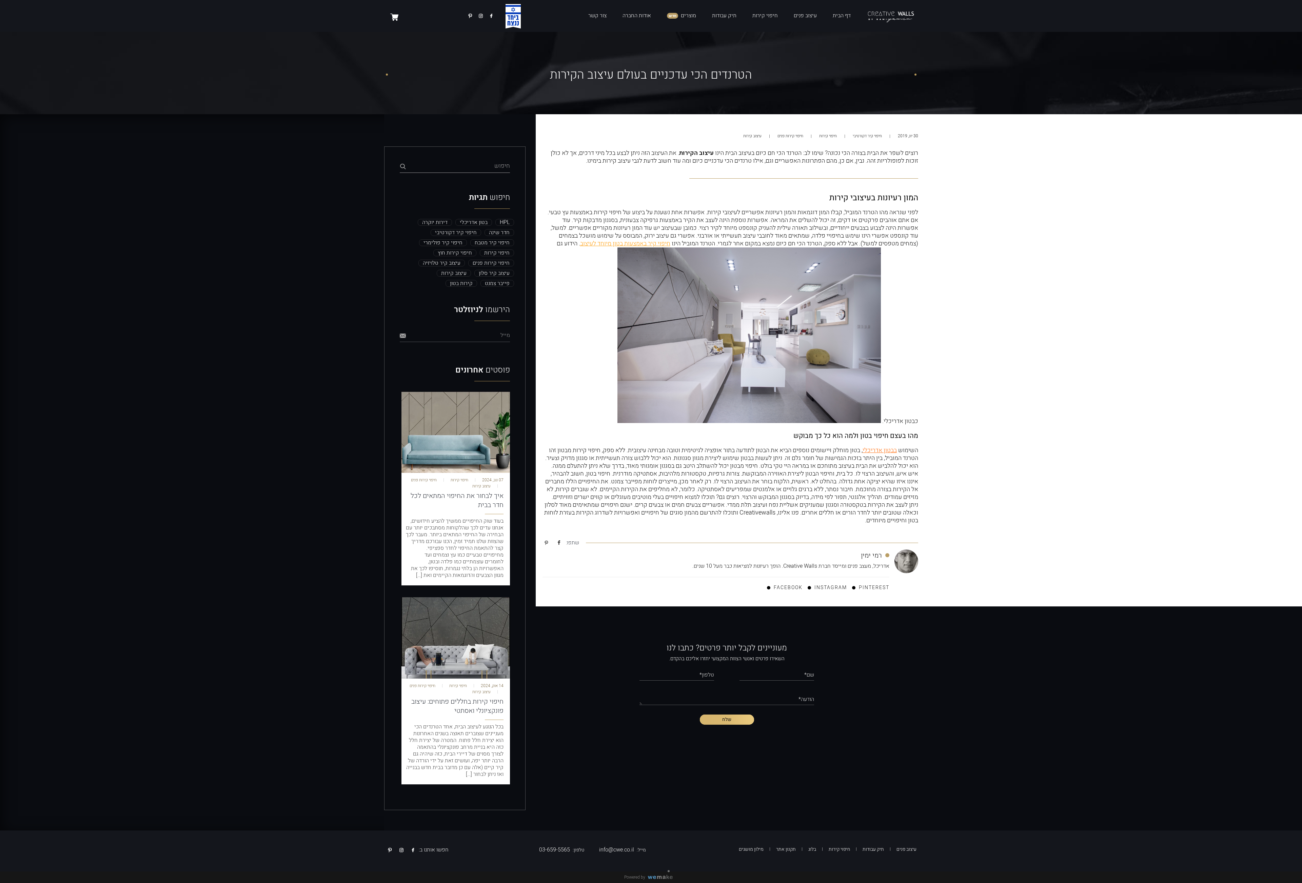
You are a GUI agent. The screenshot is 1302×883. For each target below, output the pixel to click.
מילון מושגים (751, 849)
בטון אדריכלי (474, 222)
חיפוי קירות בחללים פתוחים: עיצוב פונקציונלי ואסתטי (457, 706)
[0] (394, 16)
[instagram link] (481, 16)
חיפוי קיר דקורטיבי (867, 136)
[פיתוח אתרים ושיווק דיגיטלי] (663, 877)
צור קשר (597, 16)
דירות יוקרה (435, 222)
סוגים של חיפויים (662, 512)
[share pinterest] (546, 543)
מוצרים (688, 16)
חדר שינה (499, 232)
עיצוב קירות (752, 136)
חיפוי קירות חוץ (455, 252)
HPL (505, 222)
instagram (830, 587)
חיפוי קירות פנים (789, 136)
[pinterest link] (470, 16)
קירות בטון (461, 283)
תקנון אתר (786, 849)
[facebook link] (491, 16)
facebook (788, 587)
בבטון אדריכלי (880, 450)
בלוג (812, 849)
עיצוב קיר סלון (494, 273)
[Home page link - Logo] (890, 16)
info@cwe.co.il (616, 850)
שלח (726, 719)
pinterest (874, 587)
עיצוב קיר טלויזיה (441, 263)
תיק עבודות (724, 16)
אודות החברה (637, 16)
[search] (402, 167)
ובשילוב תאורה (810, 228)
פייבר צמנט (497, 283)
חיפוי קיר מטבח (492, 242)
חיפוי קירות (765, 16)
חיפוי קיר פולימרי (442, 242)
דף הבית (842, 16)
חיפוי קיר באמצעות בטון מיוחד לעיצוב (625, 243)
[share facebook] (559, 543)
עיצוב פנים (805, 16)
